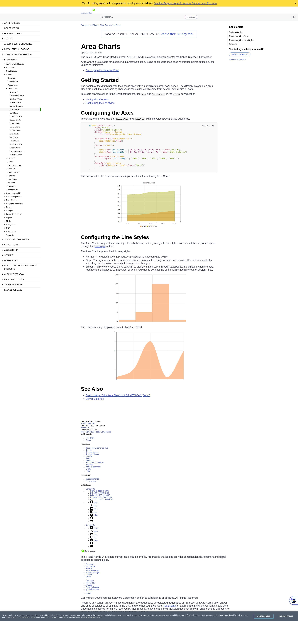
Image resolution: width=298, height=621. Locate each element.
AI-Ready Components (101, 432)
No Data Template (15, 165)
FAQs (88, 471)
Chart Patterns (13, 172)
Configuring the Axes (107, 113)
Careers (89, 575)
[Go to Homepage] (94, 13)
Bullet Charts (15, 123)
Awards (89, 568)
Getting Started (100, 80)
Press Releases (92, 571)
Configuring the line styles (100, 103)
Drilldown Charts (16, 99)
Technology (90, 566)
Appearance (12, 85)
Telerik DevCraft (87, 423)
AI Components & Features (18, 44)
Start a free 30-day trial (176, 34)
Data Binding (13, 81)
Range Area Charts (17, 151)
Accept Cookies (263, 616)
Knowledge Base (13, 290)
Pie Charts (14, 137)
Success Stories (92, 479)
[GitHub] (91, 518)
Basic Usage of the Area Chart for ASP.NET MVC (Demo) (118, 395)
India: (100, 495)
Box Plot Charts (16, 116)
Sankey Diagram (16, 106)
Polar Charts (14, 141)
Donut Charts (15, 127)
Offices (88, 577)
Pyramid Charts (16, 144)
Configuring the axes (97, 99)
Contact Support (239, 54)
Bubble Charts (15, 120)
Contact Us (90, 489)
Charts (95, 25)
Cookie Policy (10, 617)
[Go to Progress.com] (88, 552)
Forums (89, 456)
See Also (92, 389)
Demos (88, 450)
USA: (99, 491)
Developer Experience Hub (97, 448)
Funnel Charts (15, 130)
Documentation (92, 452)
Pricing (88, 440)
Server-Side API (95, 398)
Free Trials (90, 438)
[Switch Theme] (294, 17)
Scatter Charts (15, 102)
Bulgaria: (101, 497)
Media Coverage (92, 573)
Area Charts (14, 109)
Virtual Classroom (93, 467)
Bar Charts (14, 113)
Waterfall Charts (16, 155)
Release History (92, 454)
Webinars (89, 461)
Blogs (88, 458)
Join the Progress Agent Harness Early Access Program (185, 3)
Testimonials (91, 481)
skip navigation (86, 13)
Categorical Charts (17, 95)
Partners (89, 465)
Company (90, 564)
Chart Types (105, 25)
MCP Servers (86, 432)
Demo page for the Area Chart (102, 70)
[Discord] (91, 521)
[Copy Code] (213, 125)
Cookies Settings (286, 616)
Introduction (11, 28)
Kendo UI (85, 428)
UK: (99, 493)
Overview (11, 78)
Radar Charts (15, 148)
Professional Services (95, 463)
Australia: (101, 499)
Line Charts (14, 134)
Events (10, 162)
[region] (149, 616)
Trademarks (169, 605)
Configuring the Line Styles (115, 237)
